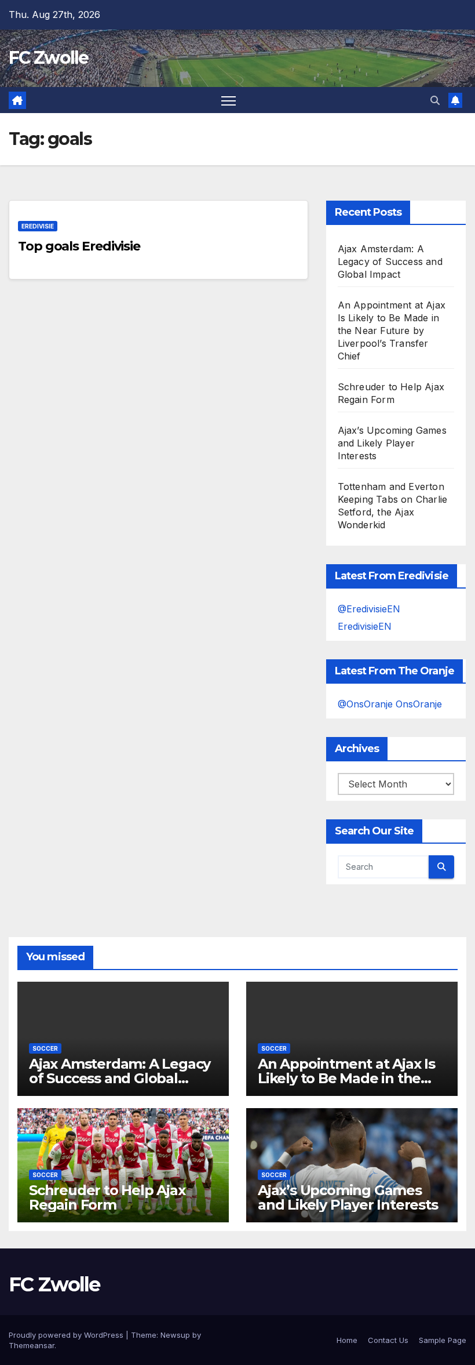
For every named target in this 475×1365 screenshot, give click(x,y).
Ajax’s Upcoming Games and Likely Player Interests (392, 443)
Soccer (45, 1048)
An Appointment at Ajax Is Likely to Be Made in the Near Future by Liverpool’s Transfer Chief (391, 330)
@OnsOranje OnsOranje (390, 704)
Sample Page (442, 1340)
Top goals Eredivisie (79, 246)
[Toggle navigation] (228, 100)
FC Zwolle (49, 57)
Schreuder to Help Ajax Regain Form (107, 1197)
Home (347, 1340)
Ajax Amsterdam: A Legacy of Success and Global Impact (390, 261)
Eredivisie (37, 226)
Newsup (175, 1334)
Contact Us (388, 1340)
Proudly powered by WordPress (67, 1334)
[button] (435, 100)
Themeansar (31, 1345)
